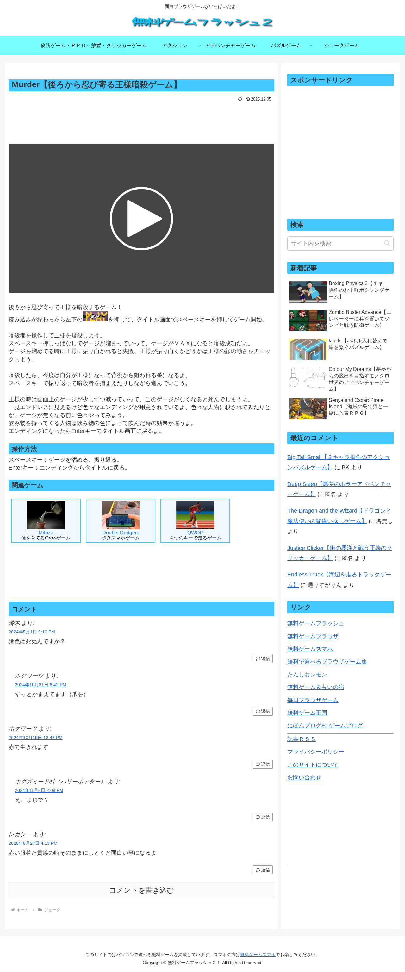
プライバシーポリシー (315, 752)
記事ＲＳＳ (301, 739)
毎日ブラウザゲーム (313, 700)
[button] (387, 243)
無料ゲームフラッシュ (315, 623)
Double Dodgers (121, 535)
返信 (265, 658)
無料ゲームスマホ (310, 649)
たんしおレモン (307, 674)
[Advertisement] (141, 121)
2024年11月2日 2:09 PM (39, 790)
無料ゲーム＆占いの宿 (315, 687)
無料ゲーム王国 (307, 713)
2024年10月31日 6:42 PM (40, 684)
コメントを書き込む (141, 890)
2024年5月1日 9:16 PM (32, 631)
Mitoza (46, 535)
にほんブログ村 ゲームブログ (325, 725)
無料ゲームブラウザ (313, 636)
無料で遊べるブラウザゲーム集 (327, 661)
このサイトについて (313, 765)
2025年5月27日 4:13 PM (33, 843)
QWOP (195, 535)
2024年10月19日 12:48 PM (36, 737)
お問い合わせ (304, 777)
